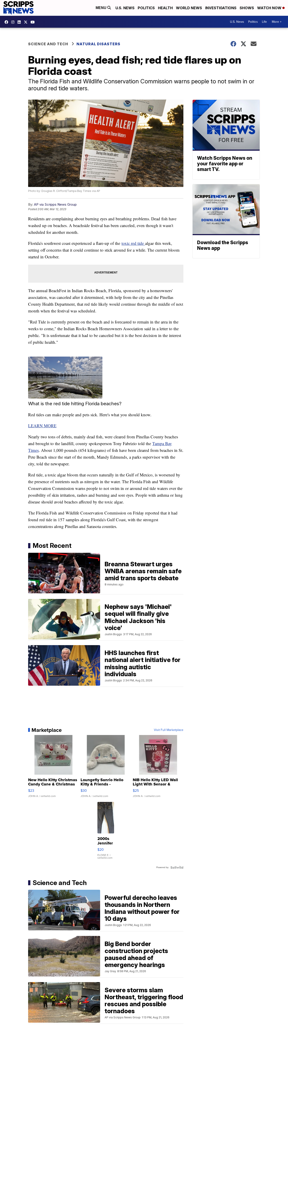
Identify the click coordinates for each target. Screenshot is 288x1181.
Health (165, 8)
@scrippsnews (34, 22)
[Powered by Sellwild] (176, 867)
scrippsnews (7, 22)
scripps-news (20, 22)
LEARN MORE (42, 425)
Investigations (220, 8)
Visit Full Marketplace (168, 730)
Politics (146, 8)
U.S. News (125, 8)
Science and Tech (48, 44)
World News (189, 8)
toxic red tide (133, 243)
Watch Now (269, 8)
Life (264, 21)
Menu (101, 8)
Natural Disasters (98, 44)
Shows (247, 8)
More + (276, 21)
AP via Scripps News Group (55, 204)
